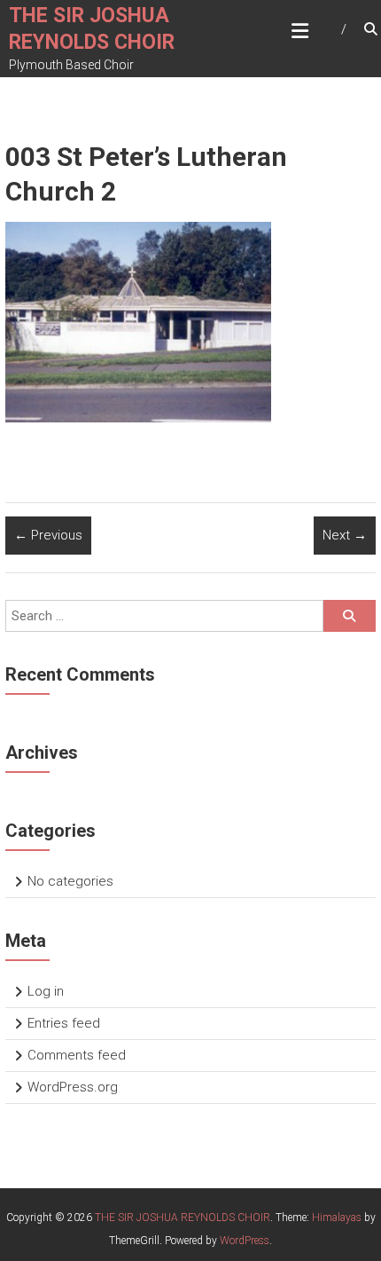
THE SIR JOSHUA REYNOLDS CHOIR (182, 1217)
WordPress (244, 1240)
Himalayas (337, 1217)
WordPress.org (72, 1087)
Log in (45, 991)
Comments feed (76, 1055)
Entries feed (63, 1023)
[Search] (349, 616)
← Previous (48, 535)
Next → (345, 535)
